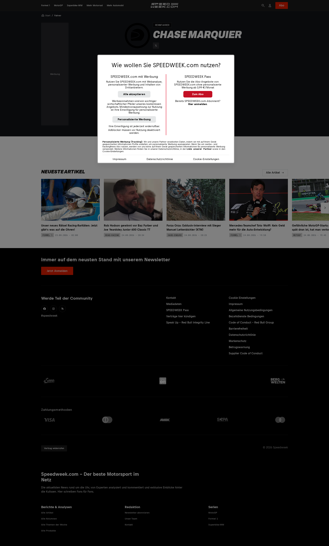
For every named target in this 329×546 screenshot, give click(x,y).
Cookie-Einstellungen (206, 159)
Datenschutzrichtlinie (160, 159)
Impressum (119, 159)
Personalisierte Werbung (134, 119)
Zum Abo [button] (198, 94)
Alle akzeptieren (134, 94)
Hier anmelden (197, 104)
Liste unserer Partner (199, 149)
